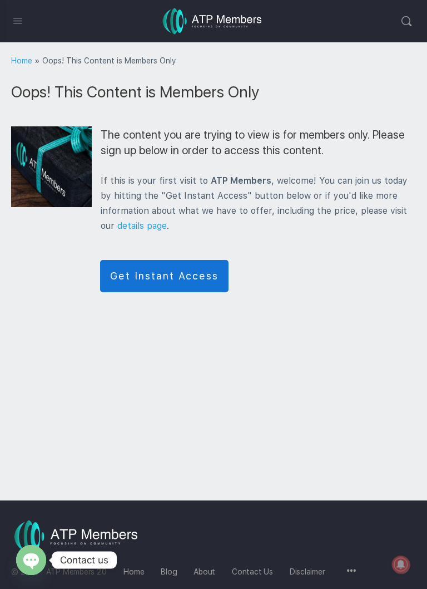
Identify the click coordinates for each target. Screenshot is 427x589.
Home (21, 60)
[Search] (406, 21)
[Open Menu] (17, 20)
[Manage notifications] (401, 564)
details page (142, 225)
